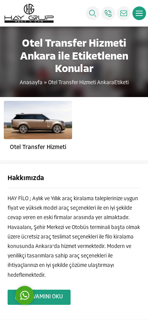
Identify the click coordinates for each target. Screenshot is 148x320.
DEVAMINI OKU (44, 297)
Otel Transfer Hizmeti (38, 147)
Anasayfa (31, 83)
